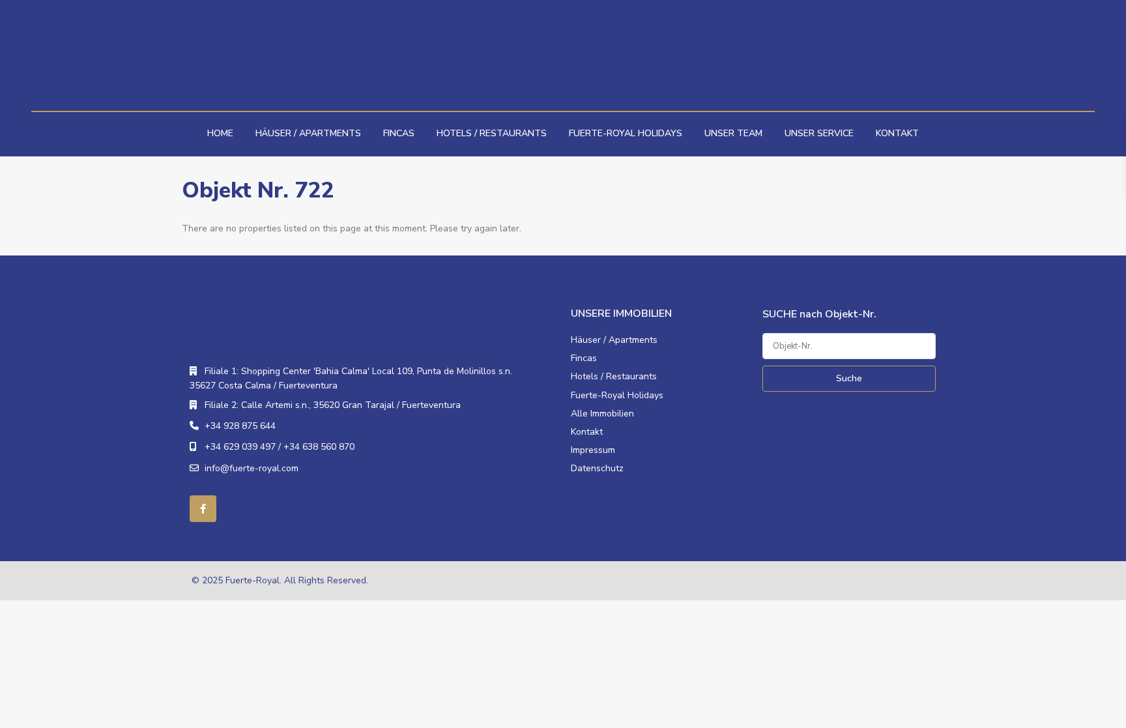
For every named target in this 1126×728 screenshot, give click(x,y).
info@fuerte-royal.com (251, 468)
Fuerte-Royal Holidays (625, 133)
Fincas (398, 133)
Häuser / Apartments (308, 133)
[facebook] (203, 508)
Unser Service (819, 133)
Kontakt (897, 133)
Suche (849, 378)
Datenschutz (597, 468)
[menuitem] (947, 13)
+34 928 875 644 (240, 426)
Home (220, 133)
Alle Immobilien (602, 413)
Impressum (593, 450)
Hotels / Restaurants (492, 133)
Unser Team (733, 133)
